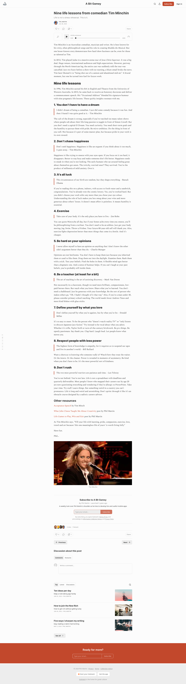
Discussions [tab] (70, 585)
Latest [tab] (62, 585)
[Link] (51, 83)
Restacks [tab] (68, 558)
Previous (62, 542)
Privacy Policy (109, 519)
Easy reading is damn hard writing (66, 624)
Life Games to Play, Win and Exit (69, 416)
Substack (82, 679)
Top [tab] (56, 585)
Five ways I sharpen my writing (69, 621)
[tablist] (63, 558)
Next (125, 542)
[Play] (66, 36)
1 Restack (75, 527)
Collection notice (106, 669)
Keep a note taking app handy (65, 594)
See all (58, 636)
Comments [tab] (59, 558)
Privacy (91, 669)
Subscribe (168, 4)
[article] (93, 595)
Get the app (103, 674)
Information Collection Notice (92, 519)
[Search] (155, 4)
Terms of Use (103, 517)
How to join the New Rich (66, 606)
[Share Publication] (159, 4)
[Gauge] (128, 37)
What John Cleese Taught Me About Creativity (75, 411)
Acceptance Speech (62, 405)
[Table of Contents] (2, 342)
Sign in (179, 4)
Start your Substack (87, 674)
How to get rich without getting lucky (67, 609)
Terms (97, 669)
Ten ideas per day (62, 591)
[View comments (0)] (63, 29)
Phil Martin (63, 21)
